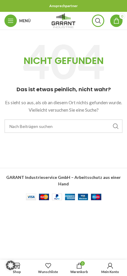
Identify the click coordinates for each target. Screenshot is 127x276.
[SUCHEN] (116, 126)
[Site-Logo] (63, 20)
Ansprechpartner (63, 6)
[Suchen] (98, 21)
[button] (10, 265)
